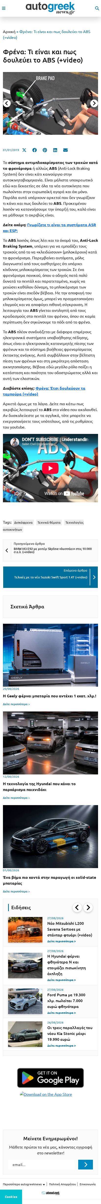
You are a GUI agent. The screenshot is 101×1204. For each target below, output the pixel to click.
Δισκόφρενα (23, 522)
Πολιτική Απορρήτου (62, 1184)
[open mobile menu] (3, 8)
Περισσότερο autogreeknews (22, 1184)
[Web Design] (50, 1193)
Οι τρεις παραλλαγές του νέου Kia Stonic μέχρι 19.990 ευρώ (69, 1033)
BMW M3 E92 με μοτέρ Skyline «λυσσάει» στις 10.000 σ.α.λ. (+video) (53, 550)
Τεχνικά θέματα (49, 522)
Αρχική (9, 31)
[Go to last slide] (77, 907)
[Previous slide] (7, 103)
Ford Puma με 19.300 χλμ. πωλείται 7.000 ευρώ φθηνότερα (66, 1001)
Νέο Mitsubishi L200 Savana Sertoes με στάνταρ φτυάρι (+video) (69, 929)
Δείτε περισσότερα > (16, 704)
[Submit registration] (85, 1164)
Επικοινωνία (88, 1184)
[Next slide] (94, 103)
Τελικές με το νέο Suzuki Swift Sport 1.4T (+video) (50, 577)
